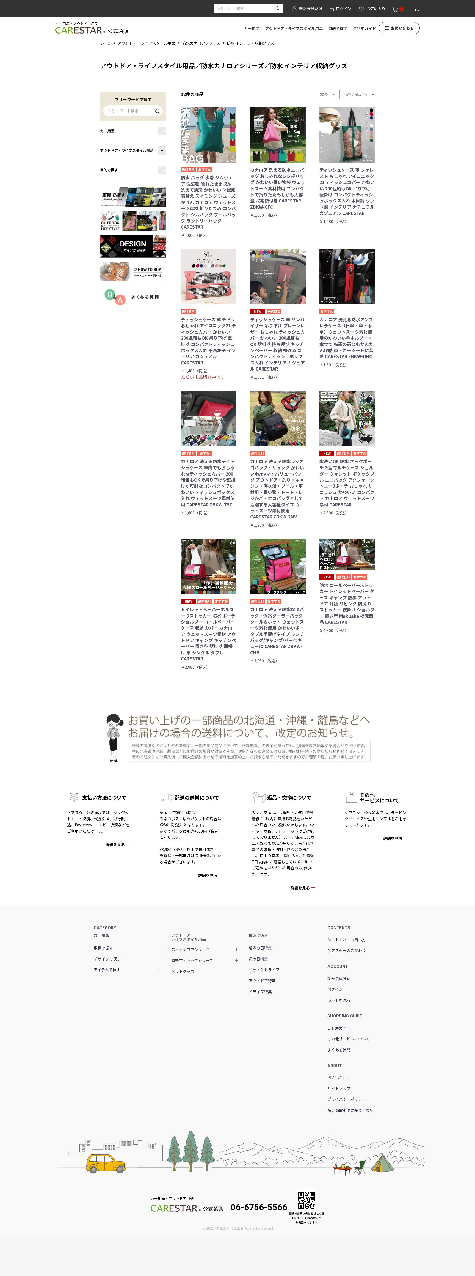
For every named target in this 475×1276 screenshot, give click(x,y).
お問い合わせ (402, 28)
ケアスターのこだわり (346, 950)
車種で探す (103, 948)
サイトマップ (338, 1088)
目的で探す (337, 28)
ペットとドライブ (264, 969)
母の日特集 (258, 959)
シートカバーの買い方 (346, 939)
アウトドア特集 (262, 980)
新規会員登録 (338, 978)
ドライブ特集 (260, 991)
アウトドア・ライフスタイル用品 (294, 28)
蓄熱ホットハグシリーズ (192, 960)
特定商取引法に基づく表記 (350, 1110)
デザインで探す (107, 959)
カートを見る (338, 1000)
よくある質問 (338, 1049)
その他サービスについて (348, 1038)
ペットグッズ (182, 971)
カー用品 (251, 28)
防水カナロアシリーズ (201, 43)
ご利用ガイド (364, 28)
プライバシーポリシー (346, 1099)
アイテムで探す (107, 969)
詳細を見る (115, 844)
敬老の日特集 (260, 948)
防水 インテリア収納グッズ (250, 43)
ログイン (335, 989)
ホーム (106, 43)
